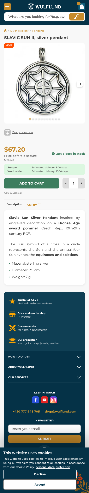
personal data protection (52, 467)
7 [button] (47, 119)
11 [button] (59, 119)
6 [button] (44, 119)
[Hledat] (76, 16)
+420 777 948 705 (26, 411)
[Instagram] (53, 399)
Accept (40, 484)
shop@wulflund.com (60, 411)
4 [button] (39, 119)
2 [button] (33, 119)
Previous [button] (9, 84)
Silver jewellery (19, 30)
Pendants (38, 30)
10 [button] (56, 119)
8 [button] (50, 119)
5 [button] (41, 119)
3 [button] (36, 119)
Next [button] (80, 84)
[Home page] (5, 30)
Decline (40, 474)
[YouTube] (44, 399)
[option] (44, 84)
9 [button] (53, 119)
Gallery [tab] (34, 204)
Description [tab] (14, 204)
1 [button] (30, 119)
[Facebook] (35, 399)
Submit (44, 439)
